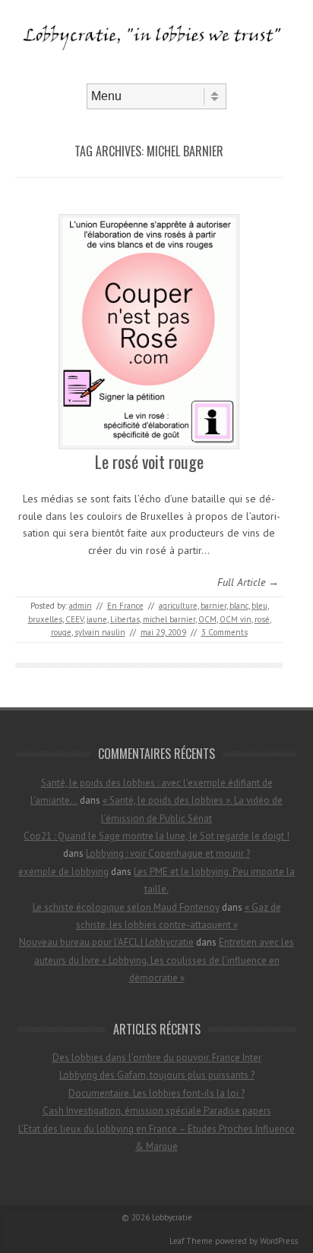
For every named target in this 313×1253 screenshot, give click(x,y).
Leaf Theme (191, 1241)
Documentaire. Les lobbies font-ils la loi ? (156, 1093)
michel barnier (169, 619)
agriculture (178, 605)
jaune (97, 619)
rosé (262, 619)
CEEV (74, 619)
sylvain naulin (99, 632)
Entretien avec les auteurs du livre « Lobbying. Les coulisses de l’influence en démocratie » (164, 960)
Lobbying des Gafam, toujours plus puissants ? (157, 1075)
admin (80, 605)
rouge (61, 632)
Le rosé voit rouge (149, 461)
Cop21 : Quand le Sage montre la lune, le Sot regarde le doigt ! (156, 836)
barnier (213, 605)
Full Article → (248, 582)
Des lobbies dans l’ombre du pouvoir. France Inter (156, 1057)
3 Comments (224, 632)
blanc (238, 605)
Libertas (125, 619)
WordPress (279, 1241)
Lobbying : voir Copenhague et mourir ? (168, 853)
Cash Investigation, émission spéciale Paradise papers (157, 1110)
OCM (207, 619)
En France (125, 605)
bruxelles (45, 619)
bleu (259, 605)
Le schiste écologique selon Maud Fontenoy (126, 907)
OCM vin (235, 619)
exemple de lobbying (63, 871)
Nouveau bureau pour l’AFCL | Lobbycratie (106, 942)
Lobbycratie (172, 1217)
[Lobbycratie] (156, 70)
